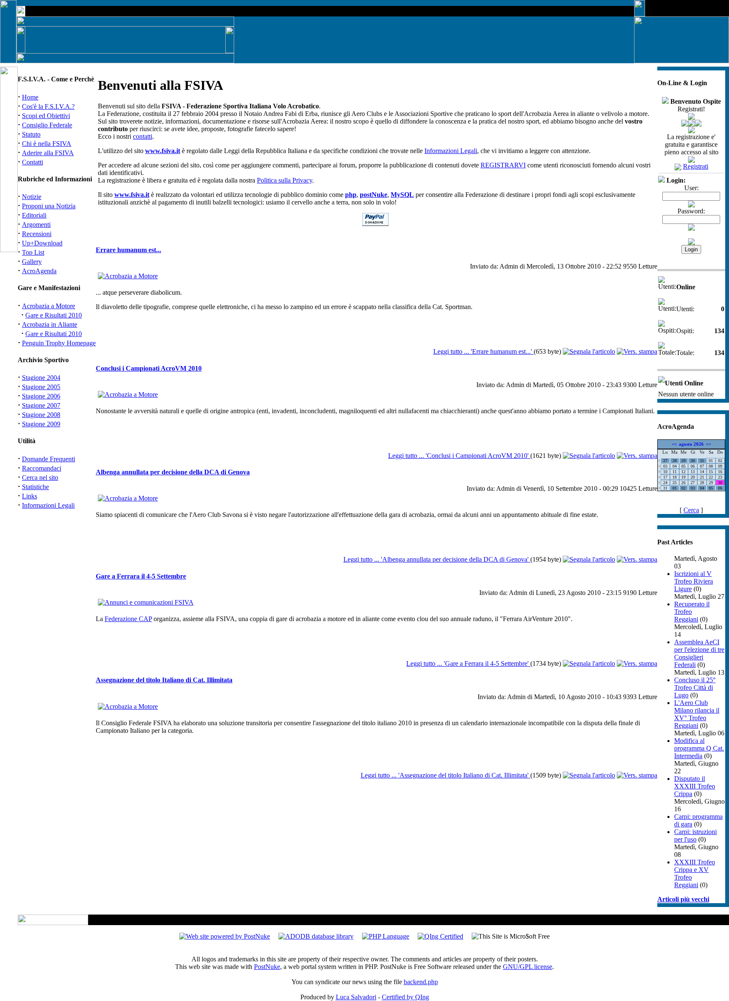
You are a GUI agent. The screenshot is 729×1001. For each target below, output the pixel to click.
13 (693, 471)
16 (720, 471)
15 (711, 471)
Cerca (691, 510)
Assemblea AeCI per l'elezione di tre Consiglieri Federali (699, 653)
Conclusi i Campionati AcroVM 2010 (149, 368)
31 (702, 460)
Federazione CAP (128, 618)
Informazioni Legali (48, 505)
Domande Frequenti (48, 459)
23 (720, 477)
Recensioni (36, 233)
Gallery (32, 261)
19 (683, 477)
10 (665, 471)
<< (674, 444)
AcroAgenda (39, 270)
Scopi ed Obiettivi (46, 115)
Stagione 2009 (41, 424)
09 (720, 466)
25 (674, 482)
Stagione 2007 (41, 405)
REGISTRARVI (503, 165)
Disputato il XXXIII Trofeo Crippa (694, 786)
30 (693, 460)
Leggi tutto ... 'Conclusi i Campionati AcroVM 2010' (459, 455)
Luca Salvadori (356, 997)
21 (702, 477)
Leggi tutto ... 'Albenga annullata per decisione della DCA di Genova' (436, 559)
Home (30, 97)
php (350, 194)
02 (720, 460)
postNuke (373, 194)
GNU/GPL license (527, 966)
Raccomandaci (41, 468)
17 (665, 477)
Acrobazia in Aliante (49, 324)
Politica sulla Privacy (284, 180)
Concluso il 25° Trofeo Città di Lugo (695, 687)
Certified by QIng (405, 997)
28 (674, 460)
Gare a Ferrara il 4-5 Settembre (141, 576)
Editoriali (34, 215)
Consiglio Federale (47, 125)
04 (674, 466)
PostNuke (267, 966)
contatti (142, 136)
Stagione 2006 (41, 396)
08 (711, 466)
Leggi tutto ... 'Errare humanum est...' (483, 351)
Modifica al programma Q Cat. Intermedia (699, 748)
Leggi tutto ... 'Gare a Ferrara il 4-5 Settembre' (468, 663)
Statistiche (35, 486)
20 (693, 477)
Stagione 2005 (41, 386)
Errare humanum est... (128, 249)
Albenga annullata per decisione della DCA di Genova (173, 472)
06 (693, 466)
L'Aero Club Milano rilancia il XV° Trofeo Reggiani (696, 714)
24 (665, 482)
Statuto (31, 134)
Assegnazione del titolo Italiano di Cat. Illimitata (164, 679)
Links (29, 496)
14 (702, 471)
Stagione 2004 (41, 377)
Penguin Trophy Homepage (59, 343)
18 (674, 477)
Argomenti (36, 224)
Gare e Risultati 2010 (53, 315)
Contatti (32, 162)
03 (665, 466)
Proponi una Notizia (49, 206)
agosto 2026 (691, 444)
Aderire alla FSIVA (48, 152)
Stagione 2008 (41, 414)
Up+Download (42, 243)
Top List (33, 252)
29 (683, 460)
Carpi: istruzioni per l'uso (695, 835)
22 (711, 477)
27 (665, 460)
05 (683, 466)
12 (683, 471)
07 (702, 466)
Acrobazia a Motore (48, 305)
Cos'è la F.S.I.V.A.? (48, 106)
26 (683, 482)
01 (711, 460)
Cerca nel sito (40, 477)
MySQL (402, 194)
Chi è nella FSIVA (46, 143)
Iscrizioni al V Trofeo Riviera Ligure (693, 581)
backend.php (421, 981)
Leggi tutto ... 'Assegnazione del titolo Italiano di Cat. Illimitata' (445, 775)
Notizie (31, 196)
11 (674, 471)
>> (708, 444)
